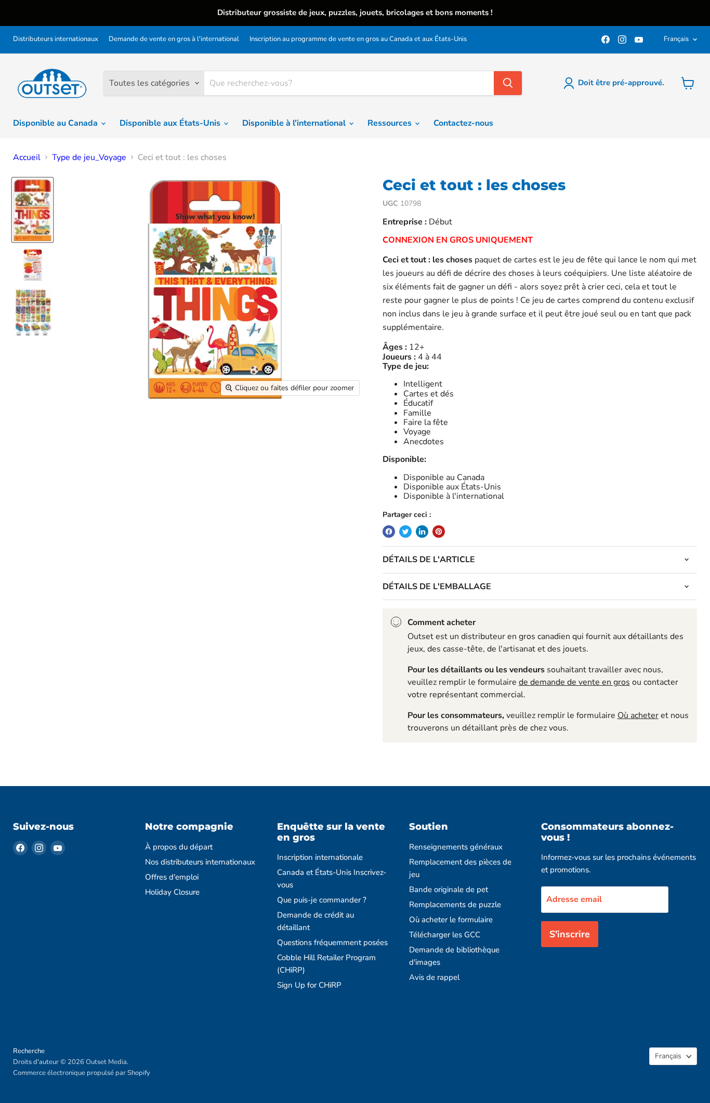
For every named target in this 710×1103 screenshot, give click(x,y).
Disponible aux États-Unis (171, 123)
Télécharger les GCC (444, 934)
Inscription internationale (320, 857)
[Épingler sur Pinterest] (438, 531)
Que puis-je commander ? (321, 900)
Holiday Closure (172, 892)
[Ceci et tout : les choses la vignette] (32, 210)
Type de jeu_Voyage (89, 157)
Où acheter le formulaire (451, 919)
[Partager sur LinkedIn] (422, 531)
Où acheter (638, 715)
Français (676, 39)
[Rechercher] (508, 83)
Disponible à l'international (295, 123)
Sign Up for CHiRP (309, 985)
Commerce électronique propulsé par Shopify (81, 1073)
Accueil (27, 157)
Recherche (29, 1051)
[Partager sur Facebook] (389, 531)
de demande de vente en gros (574, 682)
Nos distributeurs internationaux (200, 862)
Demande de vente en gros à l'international (174, 39)
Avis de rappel (434, 977)
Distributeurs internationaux (55, 39)
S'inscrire (569, 934)
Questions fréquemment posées (332, 942)
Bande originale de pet (448, 889)
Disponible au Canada (56, 123)
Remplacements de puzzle (455, 904)
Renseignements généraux (456, 847)
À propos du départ (179, 847)
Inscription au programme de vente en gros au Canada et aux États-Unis (358, 39)
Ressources (390, 123)
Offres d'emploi (172, 877)
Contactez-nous (463, 123)
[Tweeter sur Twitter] (405, 531)
